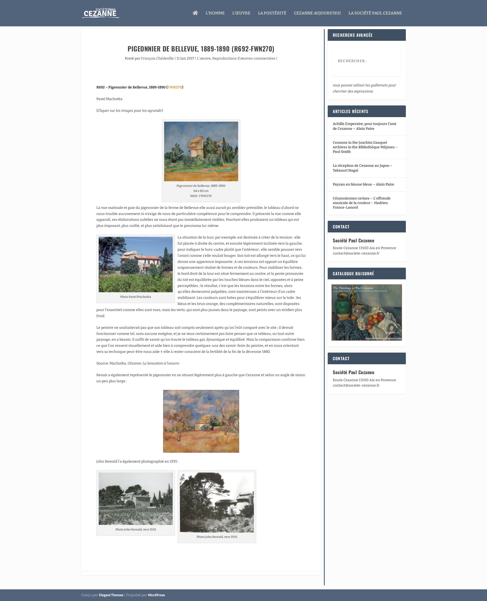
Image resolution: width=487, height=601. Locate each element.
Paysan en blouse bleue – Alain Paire (363, 184)
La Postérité (272, 13)
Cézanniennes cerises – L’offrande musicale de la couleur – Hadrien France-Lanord (362, 203)
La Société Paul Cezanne (375, 13)
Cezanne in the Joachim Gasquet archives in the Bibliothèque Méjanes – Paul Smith (365, 147)
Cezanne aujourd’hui (317, 13)
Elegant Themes (111, 595)
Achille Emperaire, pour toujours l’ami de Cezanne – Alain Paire (364, 126)
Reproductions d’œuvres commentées (243, 58)
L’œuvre (241, 13)
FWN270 (174, 87)
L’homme (215, 13)
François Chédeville (157, 58)
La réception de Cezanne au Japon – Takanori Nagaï (362, 167)
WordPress (156, 595)
